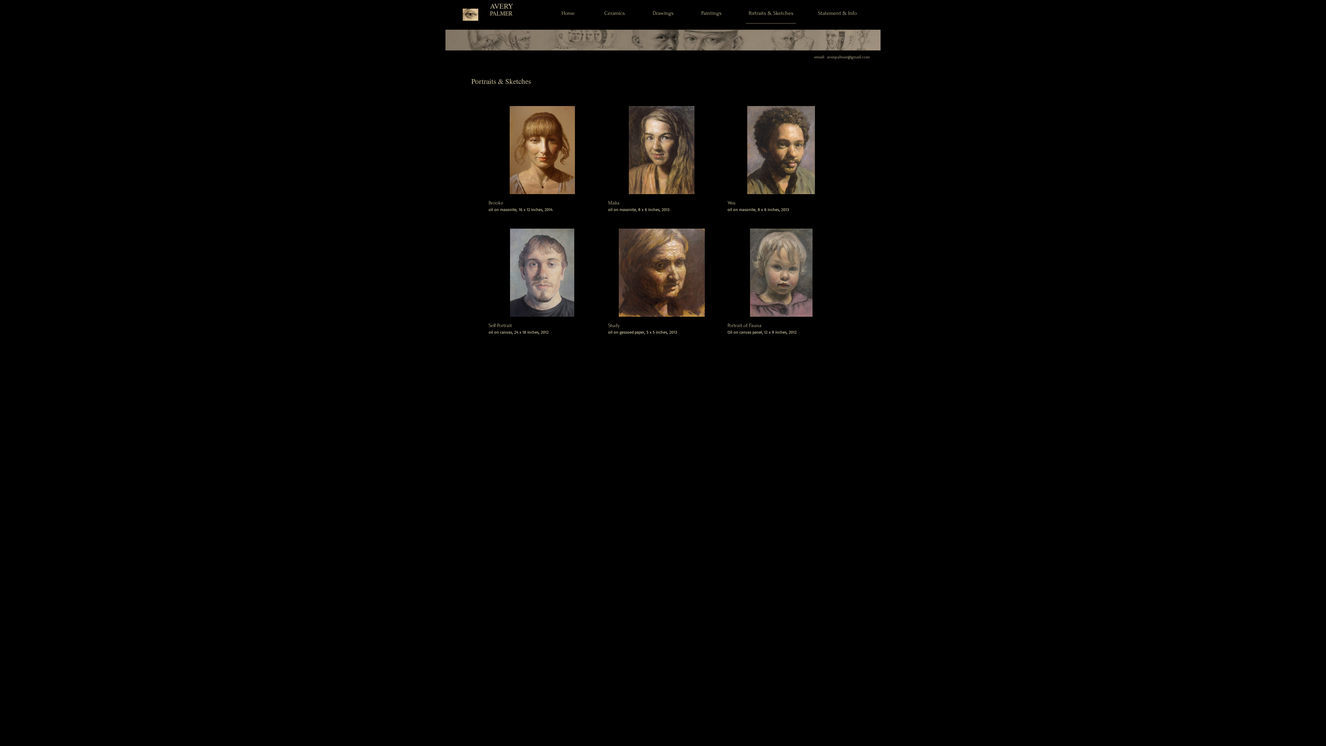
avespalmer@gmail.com (848, 57)
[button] (542, 163)
